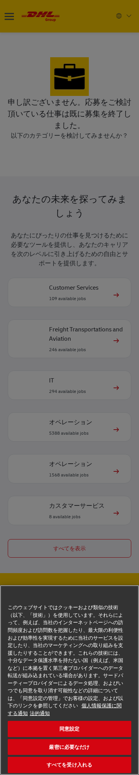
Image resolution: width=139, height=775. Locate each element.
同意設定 (69, 729)
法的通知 (40, 713)
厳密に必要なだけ (69, 747)
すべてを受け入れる (69, 765)
